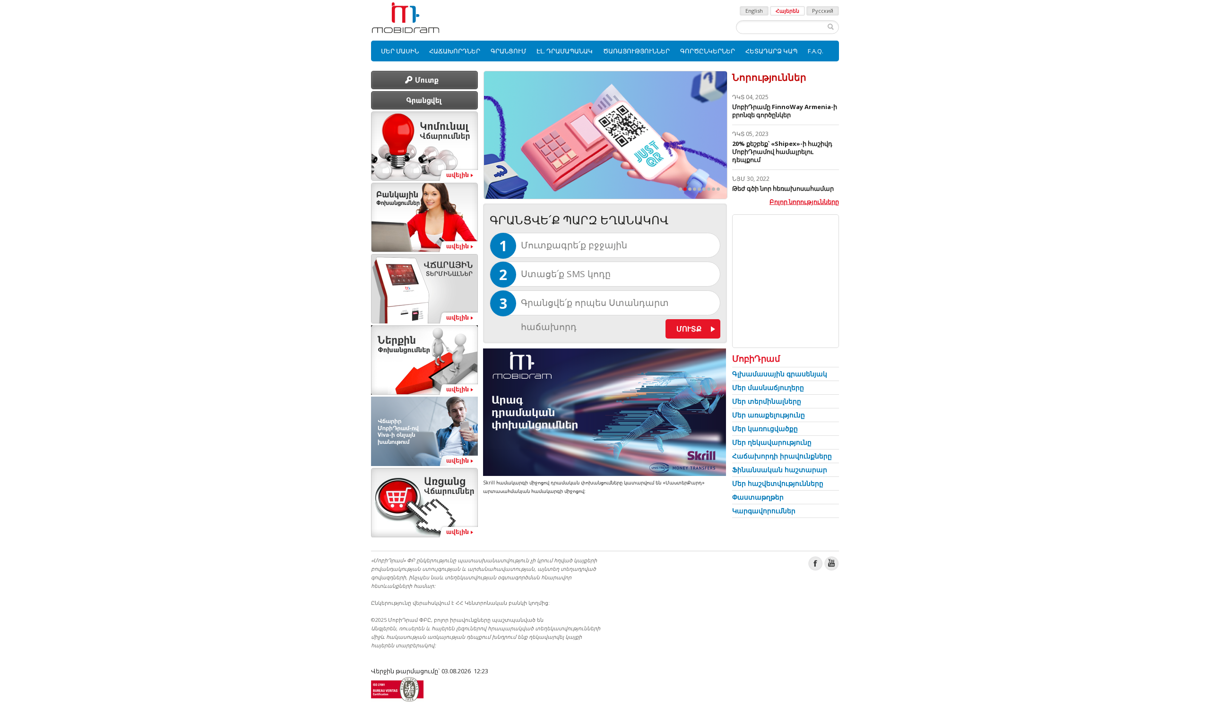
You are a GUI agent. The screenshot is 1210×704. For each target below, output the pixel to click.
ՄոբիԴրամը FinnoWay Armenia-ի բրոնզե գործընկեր (784, 110)
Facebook (815, 563)
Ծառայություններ (636, 51)
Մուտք (688, 328)
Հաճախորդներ (454, 51)
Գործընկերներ (707, 51)
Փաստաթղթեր (758, 496)
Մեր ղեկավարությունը (772, 442)
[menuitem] (400, 51)
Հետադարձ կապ (771, 51)
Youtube (831, 563)
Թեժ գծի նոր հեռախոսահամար (783, 188)
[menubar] (605, 51)
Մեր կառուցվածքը (765, 428)
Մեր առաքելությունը (768, 414)
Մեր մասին (400, 51)
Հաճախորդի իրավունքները (782, 455)
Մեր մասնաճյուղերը (768, 387)
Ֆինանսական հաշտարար (779, 469)
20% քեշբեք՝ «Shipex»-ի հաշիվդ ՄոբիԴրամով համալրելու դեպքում (782, 151)
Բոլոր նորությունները (804, 201)
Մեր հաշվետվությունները (777, 483)
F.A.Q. (815, 51)
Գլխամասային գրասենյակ (779, 373)
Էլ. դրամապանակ (564, 51)
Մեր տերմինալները (766, 401)
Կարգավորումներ (763, 510)
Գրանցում (508, 51)
